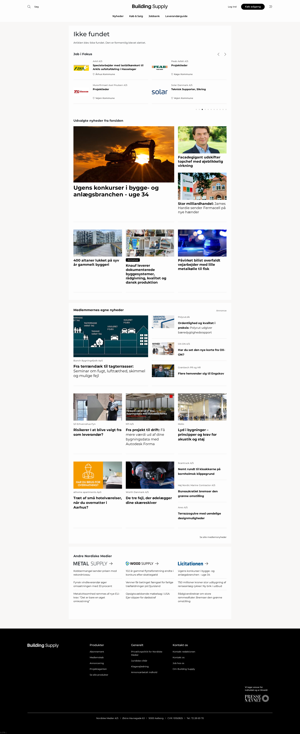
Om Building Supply (184, 669)
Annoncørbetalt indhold (144, 672)
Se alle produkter (99, 674)
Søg (36, 6)
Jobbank (154, 16)
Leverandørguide (176, 16)
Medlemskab (97, 657)
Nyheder (118, 16)
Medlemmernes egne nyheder (98, 310)
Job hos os (178, 663)
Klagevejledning (140, 666)
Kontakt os (179, 657)
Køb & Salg (136, 16)
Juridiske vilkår (139, 660)
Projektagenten (98, 669)
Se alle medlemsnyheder (213, 537)
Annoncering (97, 663)
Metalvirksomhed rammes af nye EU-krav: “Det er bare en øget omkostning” (96, 597)
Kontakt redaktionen (184, 651)
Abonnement (97, 651)
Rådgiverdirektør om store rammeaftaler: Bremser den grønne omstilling (200, 597)
